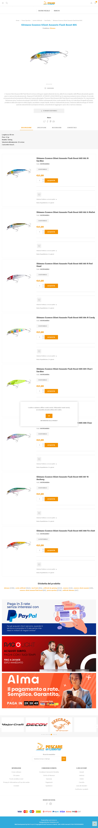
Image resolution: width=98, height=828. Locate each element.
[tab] (26, 127)
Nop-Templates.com (53, 822)
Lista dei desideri (81, 786)
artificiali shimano (68, 590)
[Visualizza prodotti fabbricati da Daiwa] (37, 724)
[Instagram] (50, 803)
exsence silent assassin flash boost (31, 590)
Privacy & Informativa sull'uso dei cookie (16, 782)
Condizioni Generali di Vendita (49, 772)
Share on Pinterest (51, 121)
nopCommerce (52, 820)
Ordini (82, 779)
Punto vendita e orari (16, 779)
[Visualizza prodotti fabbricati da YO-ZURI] (85, 724)
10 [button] (55, 734)
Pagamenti (49, 782)
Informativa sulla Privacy (49, 420)
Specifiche (41, 128)
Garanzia (49, 779)
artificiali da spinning (50, 588)
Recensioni (57, 128)
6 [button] (49, 734)
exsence (66, 588)
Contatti (16, 786)
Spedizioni (49, 786)
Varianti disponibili (50, 111)
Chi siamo (16, 775)
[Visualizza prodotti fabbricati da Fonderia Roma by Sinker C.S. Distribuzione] (13, 724)
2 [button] (43, 734)
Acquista (51, 180)
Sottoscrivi (64, 759)
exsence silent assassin (81, 588)
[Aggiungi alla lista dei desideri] (39, 194)
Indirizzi (81, 775)
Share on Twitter (44, 121)
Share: (49, 117)
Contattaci (72, 128)
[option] (13, 724)
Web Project (30, 824)
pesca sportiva (52, 590)
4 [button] (46, 734)
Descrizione (26, 128)
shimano (6, 588)
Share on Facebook (48, 121)
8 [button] (52, 734)
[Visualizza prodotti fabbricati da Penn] (61, 724)
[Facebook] (46, 803)
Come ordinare (16, 772)
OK (49, 416)
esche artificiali (21, 588)
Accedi (82, 772)
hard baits (35, 588)
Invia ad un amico (54, 121)
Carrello (81, 782)
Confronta (50, 88)
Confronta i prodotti (81, 789)
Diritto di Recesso (49, 775)
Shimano (52, 28)
